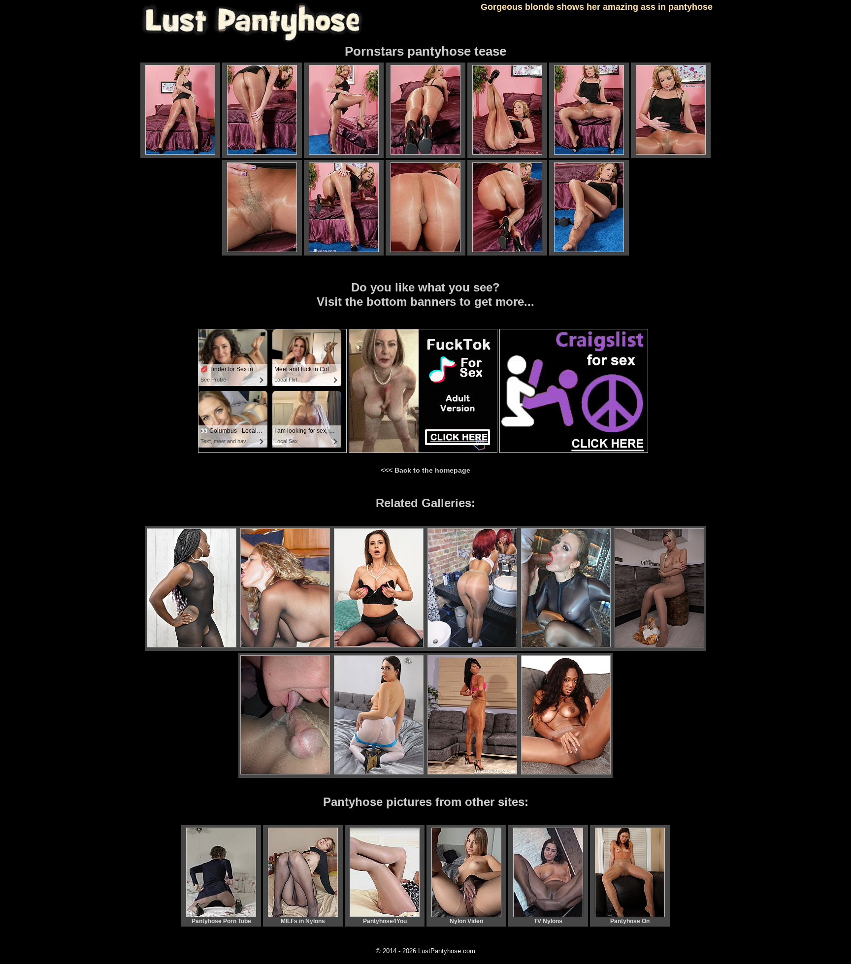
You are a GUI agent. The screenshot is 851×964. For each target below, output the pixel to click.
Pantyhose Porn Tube (221, 921)
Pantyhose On (630, 921)
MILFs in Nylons (303, 921)
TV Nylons (548, 921)
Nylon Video (466, 921)
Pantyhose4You (385, 921)
